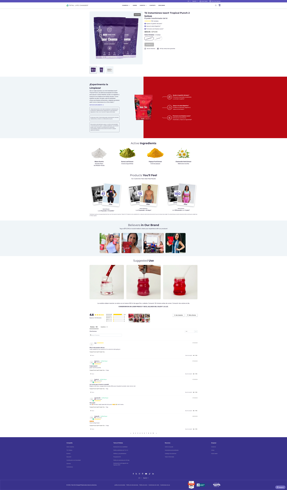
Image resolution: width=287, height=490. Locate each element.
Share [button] (92, 355)
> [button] (156, 433)
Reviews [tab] (92, 327)
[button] (194, 355)
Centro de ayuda (169, 446)
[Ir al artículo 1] (93, 70)
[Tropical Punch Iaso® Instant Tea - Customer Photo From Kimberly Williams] (147, 316)
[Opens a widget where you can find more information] (280, 487)
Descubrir (161, 5)
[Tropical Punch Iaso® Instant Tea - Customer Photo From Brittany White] (141, 316)
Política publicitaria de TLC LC (120, 450)
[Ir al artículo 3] (109, 70)
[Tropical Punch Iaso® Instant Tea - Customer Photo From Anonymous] (131, 320)
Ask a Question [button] (179, 315)
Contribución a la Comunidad (74, 460)
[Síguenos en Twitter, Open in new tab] (136, 474)
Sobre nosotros (70, 446)
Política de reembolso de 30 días (121, 460)
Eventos (142, 5)
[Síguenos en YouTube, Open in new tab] (146, 474)
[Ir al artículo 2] (101, 70)
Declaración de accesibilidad (120, 446)
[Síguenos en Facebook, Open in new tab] (133, 474)
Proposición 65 (117, 456)
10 (153, 433)
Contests (152, 5)
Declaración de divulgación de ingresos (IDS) (120, 464)
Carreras (69, 463)
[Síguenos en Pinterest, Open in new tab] (143, 474)
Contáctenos (70, 467)
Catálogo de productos (170, 453)
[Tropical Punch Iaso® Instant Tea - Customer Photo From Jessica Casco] (141, 320)
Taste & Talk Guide (169, 456)
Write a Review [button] (192, 315)
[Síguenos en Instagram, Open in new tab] (139, 474)
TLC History (69, 450)
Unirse (135, 5)
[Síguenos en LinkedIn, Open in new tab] (153, 474)
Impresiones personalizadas (171, 450)
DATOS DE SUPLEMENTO (96, 104)
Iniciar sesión (214, 453)
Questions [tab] (103, 327)
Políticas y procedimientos (119, 453)
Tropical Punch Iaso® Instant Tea (97, 351)
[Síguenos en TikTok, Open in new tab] (150, 474)
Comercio (125, 5)
